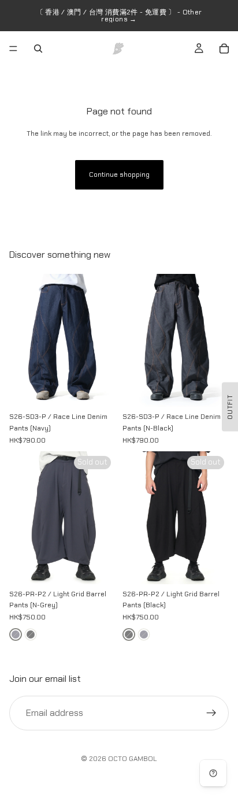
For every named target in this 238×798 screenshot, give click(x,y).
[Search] (38, 48)
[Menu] (13, 48)
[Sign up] (211, 712)
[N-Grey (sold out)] (15, 634)
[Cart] (224, 48)
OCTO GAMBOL (132, 758)
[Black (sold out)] (30, 634)
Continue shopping (119, 174)
